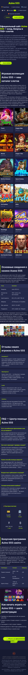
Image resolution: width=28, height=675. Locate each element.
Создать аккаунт (18, 17)
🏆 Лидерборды (5, 7)
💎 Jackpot (24, 7)
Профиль (8, 17)
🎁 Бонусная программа (14, 13)
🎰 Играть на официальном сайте (15, 640)
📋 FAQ (3, 10)
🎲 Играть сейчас (5, 63)
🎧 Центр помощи (15, 7)
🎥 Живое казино (22, 10)
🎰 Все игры (11, 10)
